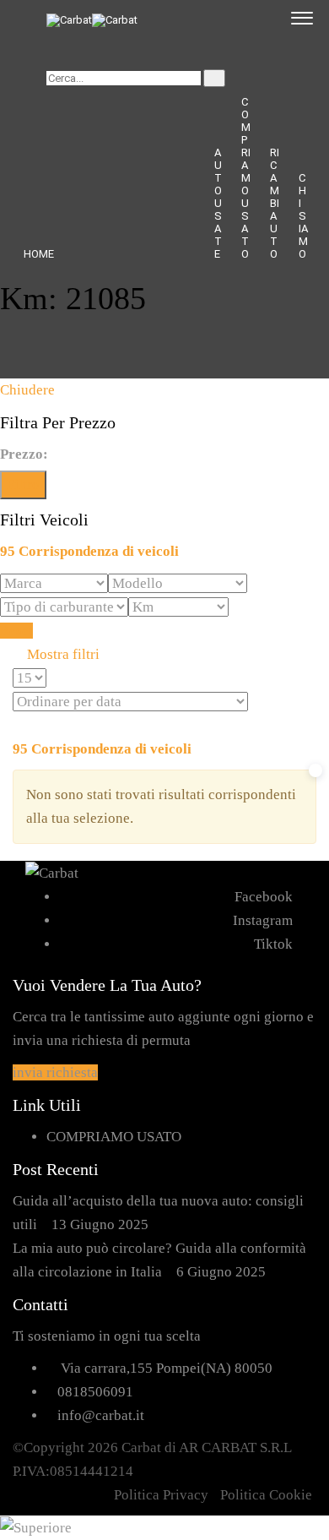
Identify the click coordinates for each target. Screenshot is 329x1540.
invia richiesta (55, 1072)
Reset (16, 631)
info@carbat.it (100, 1415)
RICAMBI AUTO (274, 203)
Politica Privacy (161, 1495)
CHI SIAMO (303, 215)
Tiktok (273, 944)
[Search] (214, 78)
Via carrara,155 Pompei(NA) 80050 (166, 1368)
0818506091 (95, 1392)
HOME (39, 254)
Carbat (141, 1447)
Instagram (263, 920)
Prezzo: (24, 454)
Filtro (23, 484)
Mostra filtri (62, 654)
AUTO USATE (218, 203)
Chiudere (27, 390)
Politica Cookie (266, 1495)
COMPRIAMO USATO (246, 177)
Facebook (264, 897)
